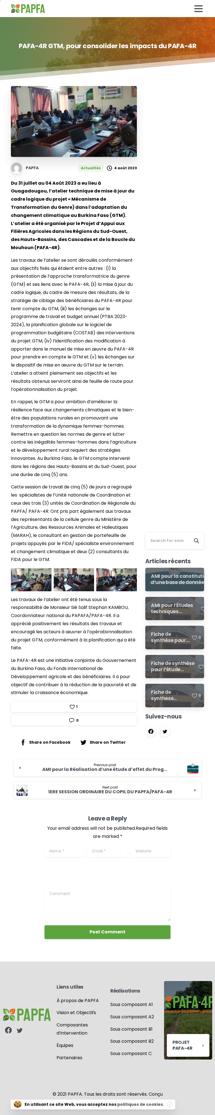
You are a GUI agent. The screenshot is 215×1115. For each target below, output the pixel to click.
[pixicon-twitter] (19, 1030)
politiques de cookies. (140, 1104)
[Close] (169, 1104)
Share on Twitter (108, 742)
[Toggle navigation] (198, 8)
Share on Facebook (50, 742)
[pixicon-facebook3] (8, 1030)
